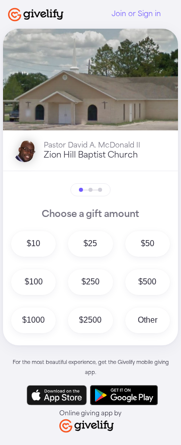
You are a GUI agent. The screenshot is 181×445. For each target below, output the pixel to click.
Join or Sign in (136, 14)
